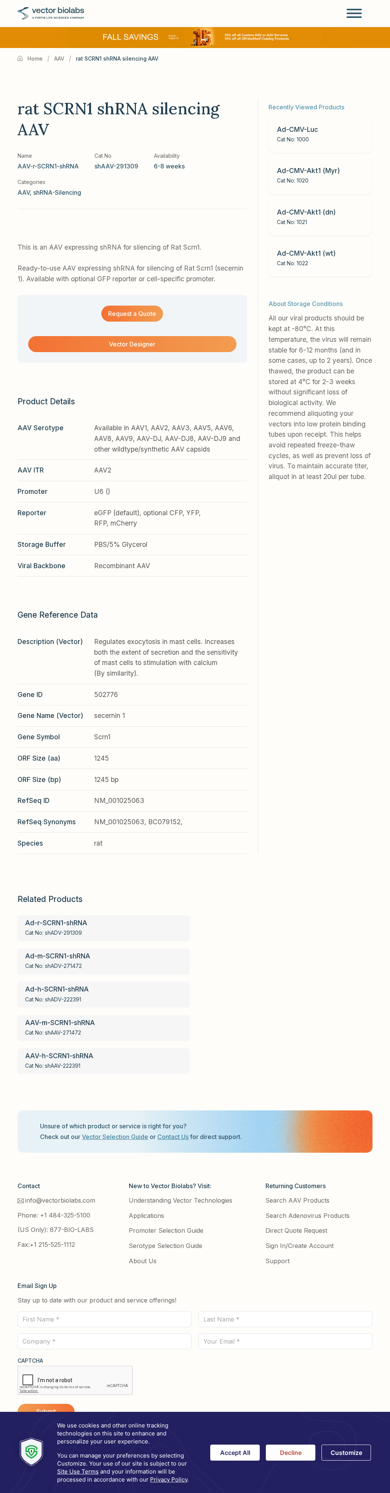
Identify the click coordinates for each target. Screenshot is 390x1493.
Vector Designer (132, 344)
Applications (146, 1215)
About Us (143, 1261)
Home (35, 58)
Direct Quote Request (296, 1230)
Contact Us (173, 1137)
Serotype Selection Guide (165, 1246)
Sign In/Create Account (299, 1246)
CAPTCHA (30, 1360)
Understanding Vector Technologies (180, 1200)
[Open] (354, 13)
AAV (59, 58)
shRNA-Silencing (57, 192)
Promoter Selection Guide (166, 1230)
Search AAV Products (297, 1200)
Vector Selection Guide (115, 1137)
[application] (195, 1452)
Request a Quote (132, 313)
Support (277, 1261)
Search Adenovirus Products (307, 1215)
